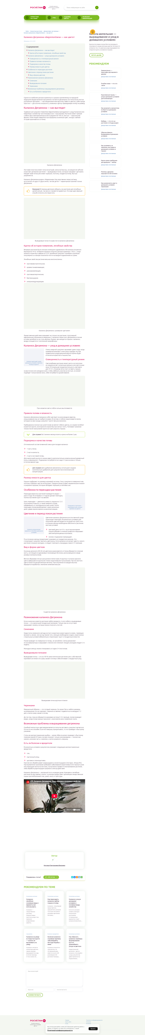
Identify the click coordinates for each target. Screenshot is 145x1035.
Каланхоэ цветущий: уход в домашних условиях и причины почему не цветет (33, 363)
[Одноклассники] (77, 877)
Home (27, 31)
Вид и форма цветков (37, 75)
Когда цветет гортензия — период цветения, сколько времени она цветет (75, 507)
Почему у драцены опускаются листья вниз (109, 172)
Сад (54, 17)
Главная (67, 1020)
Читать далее (96, 55)
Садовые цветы (67, 17)
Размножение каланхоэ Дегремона (40, 78)
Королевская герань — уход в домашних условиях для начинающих (110, 96)
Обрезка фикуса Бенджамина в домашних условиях (109, 134)
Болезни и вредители (53, 934)
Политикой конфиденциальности (60, 1030)
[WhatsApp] (82, 877)
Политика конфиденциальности (94, 1020)
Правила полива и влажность (40, 61)
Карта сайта (68, 1021)
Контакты (88, 1021)
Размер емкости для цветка (39, 67)
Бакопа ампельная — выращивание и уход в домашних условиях (104, 36)
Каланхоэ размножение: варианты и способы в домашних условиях (34, 531)
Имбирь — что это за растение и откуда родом (109, 122)
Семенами (33, 80)
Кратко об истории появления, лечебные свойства (48, 53)
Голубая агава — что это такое (109, 84)
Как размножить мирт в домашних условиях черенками (109, 184)
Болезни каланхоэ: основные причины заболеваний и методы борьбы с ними (54, 940)
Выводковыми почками (38, 83)
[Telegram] (79, 877)
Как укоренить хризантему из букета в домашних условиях (110, 109)
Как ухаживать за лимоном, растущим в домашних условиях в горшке (108, 148)
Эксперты (88, 1023)
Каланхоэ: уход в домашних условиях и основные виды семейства (75, 903)
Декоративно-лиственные (51, 31)
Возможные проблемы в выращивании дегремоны (46, 89)
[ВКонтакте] (75, 877)
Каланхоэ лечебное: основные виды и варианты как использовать (32, 903)
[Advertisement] (54, 833)
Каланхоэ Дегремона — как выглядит (41, 50)
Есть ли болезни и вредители (40, 91)
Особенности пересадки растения (40, 69)
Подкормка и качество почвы (40, 64)
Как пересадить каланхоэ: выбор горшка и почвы (53, 901)
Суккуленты (29, 934)
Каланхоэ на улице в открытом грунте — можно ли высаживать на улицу (33, 940)
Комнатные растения (35, 17)
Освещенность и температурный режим (44, 58)
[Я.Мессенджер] (72, 877)
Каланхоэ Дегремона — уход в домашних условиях (46, 56)
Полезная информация (87, 17)
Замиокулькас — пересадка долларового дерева (109, 72)
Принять (93, 1028)
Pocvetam (37, 7)
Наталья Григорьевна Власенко (54, 865)
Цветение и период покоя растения (41, 72)
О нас (66, 1023)
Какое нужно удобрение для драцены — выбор (109, 161)
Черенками (34, 86)
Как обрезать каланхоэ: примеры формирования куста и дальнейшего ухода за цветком (75, 941)
